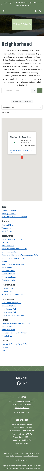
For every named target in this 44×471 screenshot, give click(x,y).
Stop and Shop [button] (7, 225)
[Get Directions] (39, 90)
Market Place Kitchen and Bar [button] (13, 258)
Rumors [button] (5, 347)
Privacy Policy (10, 456)
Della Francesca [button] (8, 246)
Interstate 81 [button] (7, 291)
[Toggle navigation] (4, 11)
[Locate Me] (34, 90)
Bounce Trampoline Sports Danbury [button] (16, 323)
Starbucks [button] (6, 350)
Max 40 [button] (4, 261)
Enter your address (11, 91)
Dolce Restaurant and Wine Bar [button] (14, 249)
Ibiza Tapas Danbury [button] (10, 252)
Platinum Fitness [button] (8, 330)
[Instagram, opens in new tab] (25, 384)
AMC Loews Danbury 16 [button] (11, 303)
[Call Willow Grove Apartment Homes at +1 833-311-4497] (40, 11)
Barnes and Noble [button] (9, 211)
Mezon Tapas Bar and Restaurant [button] (15, 264)
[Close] (34, 133)
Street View (29, 101)
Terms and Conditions (32, 453)
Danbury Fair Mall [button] (9, 214)
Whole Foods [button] (7, 231)
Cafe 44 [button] (5, 243)
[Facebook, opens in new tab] (19, 384)
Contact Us (18, 456)
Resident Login (8, 453)
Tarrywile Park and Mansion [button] (13, 315)
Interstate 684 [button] (7, 288)
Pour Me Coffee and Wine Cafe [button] (14, 344)
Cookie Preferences (22, 460)
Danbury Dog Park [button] (9, 306)
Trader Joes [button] (6, 228)
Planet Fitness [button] (7, 326)
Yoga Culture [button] (7, 336)
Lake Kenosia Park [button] (9, 309)
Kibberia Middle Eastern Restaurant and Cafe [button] (20, 255)
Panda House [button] (7, 268)
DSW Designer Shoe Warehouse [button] (14, 217)
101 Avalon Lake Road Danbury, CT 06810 (21, 151)
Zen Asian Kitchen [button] (9, 280)
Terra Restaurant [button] (8, 274)
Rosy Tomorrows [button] (8, 271)
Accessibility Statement (31, 456)
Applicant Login (19, 453)
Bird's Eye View (18, 101)
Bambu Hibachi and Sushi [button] (12, 239)
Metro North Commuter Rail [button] (13, 294)
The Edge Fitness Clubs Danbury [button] (14, 333)
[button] (22, 4)
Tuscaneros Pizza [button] (9, 277)
